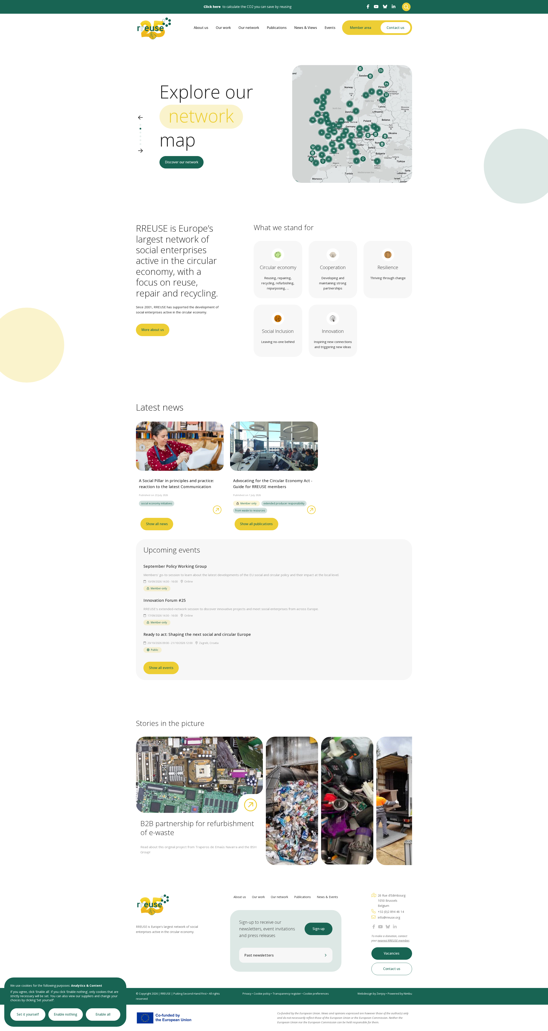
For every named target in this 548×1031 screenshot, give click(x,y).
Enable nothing (65, 1014)
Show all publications (256, 524)
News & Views (305, 27)
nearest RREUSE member (393, 940)
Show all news (157, 524)
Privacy (247, 993)
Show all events (161, 668)
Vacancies (391, 953)
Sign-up (319, 929)
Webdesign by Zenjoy (371, 993)
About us (201, 27)
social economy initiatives (156, 503)
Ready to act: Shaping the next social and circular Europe (197, 634)
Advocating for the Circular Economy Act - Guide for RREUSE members (272, 483)
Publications (277, 27)
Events (330, 27)
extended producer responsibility (284, 503)
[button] (140, 118)
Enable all (103, 1014)
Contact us (395, 27)
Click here (212, 6)
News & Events (327, 897)
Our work (223, 27)
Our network (248, 27)
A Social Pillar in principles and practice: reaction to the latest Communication (176, 483)
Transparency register (287, 993)
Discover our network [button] (181, 162)
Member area (360, 27)
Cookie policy (262, 993)
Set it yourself (28, 1014)
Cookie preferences (316, 993)
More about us (152, 330)
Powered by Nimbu (400, 993)
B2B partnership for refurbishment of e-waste (197, 828)
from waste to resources (250, 510)
